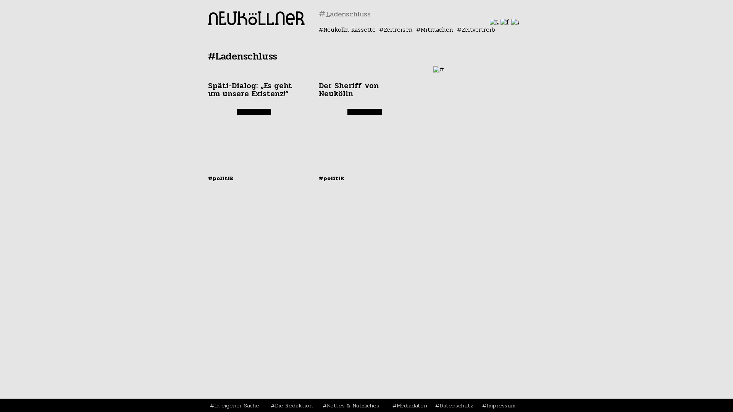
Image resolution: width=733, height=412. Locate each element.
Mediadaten (412, 405)
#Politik (221, 178)
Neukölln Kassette (349, 29)
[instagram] (515, 21)
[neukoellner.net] (256, 23)
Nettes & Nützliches (353, 405)
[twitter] (494, 21)
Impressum (500, 405)
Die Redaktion (294, 405)
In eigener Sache (236, 405)
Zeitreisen (398, 29)
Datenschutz (456, 405)
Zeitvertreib (478, 29)
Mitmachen (437, 29)
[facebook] (505, 21)
